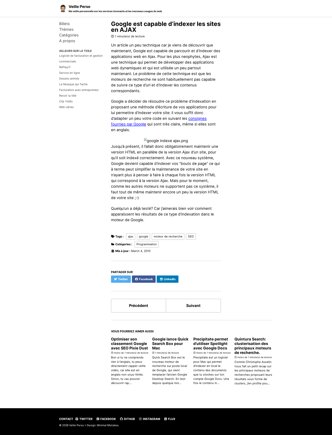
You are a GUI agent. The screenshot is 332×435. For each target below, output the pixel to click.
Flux (171, 419)
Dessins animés (69, 78)
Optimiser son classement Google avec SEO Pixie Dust (129, 343)
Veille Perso (115, 8)
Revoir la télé (67, 95)
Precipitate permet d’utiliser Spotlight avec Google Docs (210, 343)
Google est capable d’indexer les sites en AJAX (166, 26)
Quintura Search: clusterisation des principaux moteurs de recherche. (252, 346)
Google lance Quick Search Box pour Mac (170, 343)
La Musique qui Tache (73, 84)
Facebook (108, 419)
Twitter (86, 419)
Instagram (151, 419)
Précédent (138, 305)
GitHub (129, 419)
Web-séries (66, 107)
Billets (64, 23)
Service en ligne (69, 72)
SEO (191, 236)
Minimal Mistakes (107, 425)
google (143, 236)
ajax (130, 236)
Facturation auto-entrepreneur (79, 90)
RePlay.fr (65, 67)
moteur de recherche (168, 236)
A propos (67, 41)
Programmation (146, 244)
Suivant (193, 305)
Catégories (69, 35)
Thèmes (66, 29)
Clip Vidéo (66, 101)
